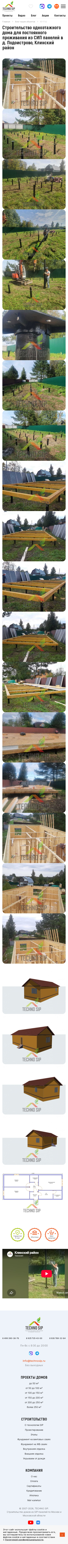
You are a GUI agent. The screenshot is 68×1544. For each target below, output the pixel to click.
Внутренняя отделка (34, 1449)
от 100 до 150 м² (34, 1392)
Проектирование (34, 1429)
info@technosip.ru (34, 1360)
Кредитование (34, 1490)
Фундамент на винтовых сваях (34, 1439)
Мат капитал (34, 1500)
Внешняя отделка (34, 1453)
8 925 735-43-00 (34, 1338)
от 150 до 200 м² (34, 1397)
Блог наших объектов (25, 21)
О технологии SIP (34, 1425)
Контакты (60, 15)
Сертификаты (34, 1486)
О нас (34, 1476)
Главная (6, 21)
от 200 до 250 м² (34, 1402)
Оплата (34, 1481)
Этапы (34, 1434)
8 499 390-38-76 (10, 1338)
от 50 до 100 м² (34, 1388)
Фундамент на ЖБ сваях (34, 1444)
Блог (33, 15)
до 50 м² (34, 1383)
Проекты (7, 15)
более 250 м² (34, 1407)
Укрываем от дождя (34, 1458)
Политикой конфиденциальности (24, 1539)
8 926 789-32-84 (57, 1338)
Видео (21, 15)
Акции (45, 15)
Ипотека (34, 1495)
